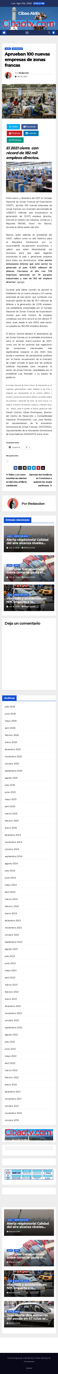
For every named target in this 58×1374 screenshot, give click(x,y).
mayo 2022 (10, 1056)
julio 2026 (10, 706)
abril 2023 (10, 977)
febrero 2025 (12, 820)
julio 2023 (10, 956)
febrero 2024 (12, 906)
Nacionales (17, 49)
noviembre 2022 (13, 1013)
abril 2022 (10, 1063)
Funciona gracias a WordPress (21, 1358)
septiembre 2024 (14, 856)
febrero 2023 (12, 992)
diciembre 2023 (13, 920)
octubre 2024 (12, 849)
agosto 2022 (11, 1034)
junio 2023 (10, 963)
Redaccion (24, 73)
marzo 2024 (11, 899)
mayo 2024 (11, 885)
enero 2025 (11, 827)
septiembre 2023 (13, 942)
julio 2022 (10, 1041)
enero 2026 (11, 742)
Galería (29, 1368)
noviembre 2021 (13, 1098)
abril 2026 (10, 728)
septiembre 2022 (13, 1027)
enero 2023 (11, 999)
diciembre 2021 (13, 1091)
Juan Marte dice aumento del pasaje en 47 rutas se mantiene (27, 1318)
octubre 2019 (12, 1120)
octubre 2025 (12, 763)
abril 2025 (10, 806)
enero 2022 (11, 1084)
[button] (49, 32)
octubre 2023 (12, 934)
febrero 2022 (12, 1077)
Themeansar (29, 1361)
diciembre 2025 (13, 749)
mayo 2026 (11, 720)
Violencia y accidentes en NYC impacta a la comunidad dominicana (26, 602)
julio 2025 (10, 785)
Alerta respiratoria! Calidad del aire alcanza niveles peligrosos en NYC (27, 543)
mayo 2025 (10, 799)
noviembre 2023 (13, 927)
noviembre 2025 (13, 756)
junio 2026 (10, 713)
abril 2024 (10, 892)
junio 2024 (10, 877)
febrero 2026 (12, 735)
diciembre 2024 (13, 835)
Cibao (16, 565)
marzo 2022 (11, 1070)
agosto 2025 (11, 778)
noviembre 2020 (13, 1113)
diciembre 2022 (13, 1006)
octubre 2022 (12, 1020)
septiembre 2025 (13, 770)
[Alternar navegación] (27, 33)
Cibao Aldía (29, 13)
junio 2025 (10, 792)
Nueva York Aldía (21, 536)
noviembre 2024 (13, 842)
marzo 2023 (11, 984)
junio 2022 (10, 1049)
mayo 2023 (10, 970)
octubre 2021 (12, 1106)
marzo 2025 (11, 813)
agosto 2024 (11, 863)
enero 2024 (11, 913)
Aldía (8, 49)
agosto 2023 (11, 949)
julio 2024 (10, 870)
